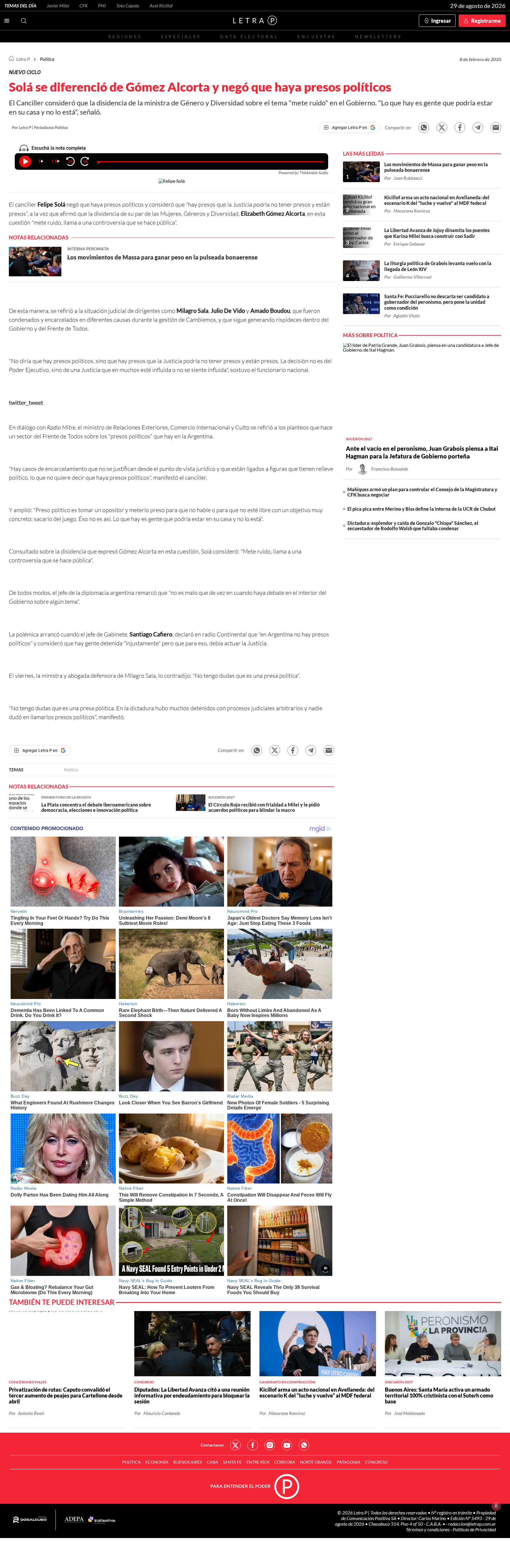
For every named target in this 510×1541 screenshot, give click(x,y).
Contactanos (212, 1444)
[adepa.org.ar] (74, 1520)
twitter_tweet (26, 402)
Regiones (125, 36)
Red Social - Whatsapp (304, 1445)
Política (47, 59)
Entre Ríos (257, 1462)
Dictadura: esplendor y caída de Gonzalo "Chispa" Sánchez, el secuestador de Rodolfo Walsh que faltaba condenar (412, 525)
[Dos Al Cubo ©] (30, 1520)
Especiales (181, 36)
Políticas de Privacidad (474, 1529)
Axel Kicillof (161, 5)
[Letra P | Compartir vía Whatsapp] (424, 128)
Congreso (376, 1462)
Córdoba (284, 1462)
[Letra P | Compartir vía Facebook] (460, 128)
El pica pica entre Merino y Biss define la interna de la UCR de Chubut (421, 509)
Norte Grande (316, 1462)
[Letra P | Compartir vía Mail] (496, 128)
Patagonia (348, 1462)
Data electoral (249, 36)
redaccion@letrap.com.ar (472, 1524)
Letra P (23, 59)
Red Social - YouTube (287, 1445)
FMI (102, 5)
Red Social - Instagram (270, 1445)
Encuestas (317, 36)
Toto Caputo (127, 5)
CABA (212, 1462)
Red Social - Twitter (236, 1445)
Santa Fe (232, 1462)
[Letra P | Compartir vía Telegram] (478, 128)
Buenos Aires (187, 1462)
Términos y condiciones (428, 1529)
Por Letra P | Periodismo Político (40, 127)
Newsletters (378, 36)
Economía (157, 1462)
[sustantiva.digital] (101, 1520)
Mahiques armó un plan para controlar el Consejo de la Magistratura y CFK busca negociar (422, 492)
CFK (83, 5)
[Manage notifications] (496, 1506)
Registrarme (486, 20)
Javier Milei (58, 5)
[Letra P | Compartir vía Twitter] (442, 128)
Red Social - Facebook (253, 1445)
